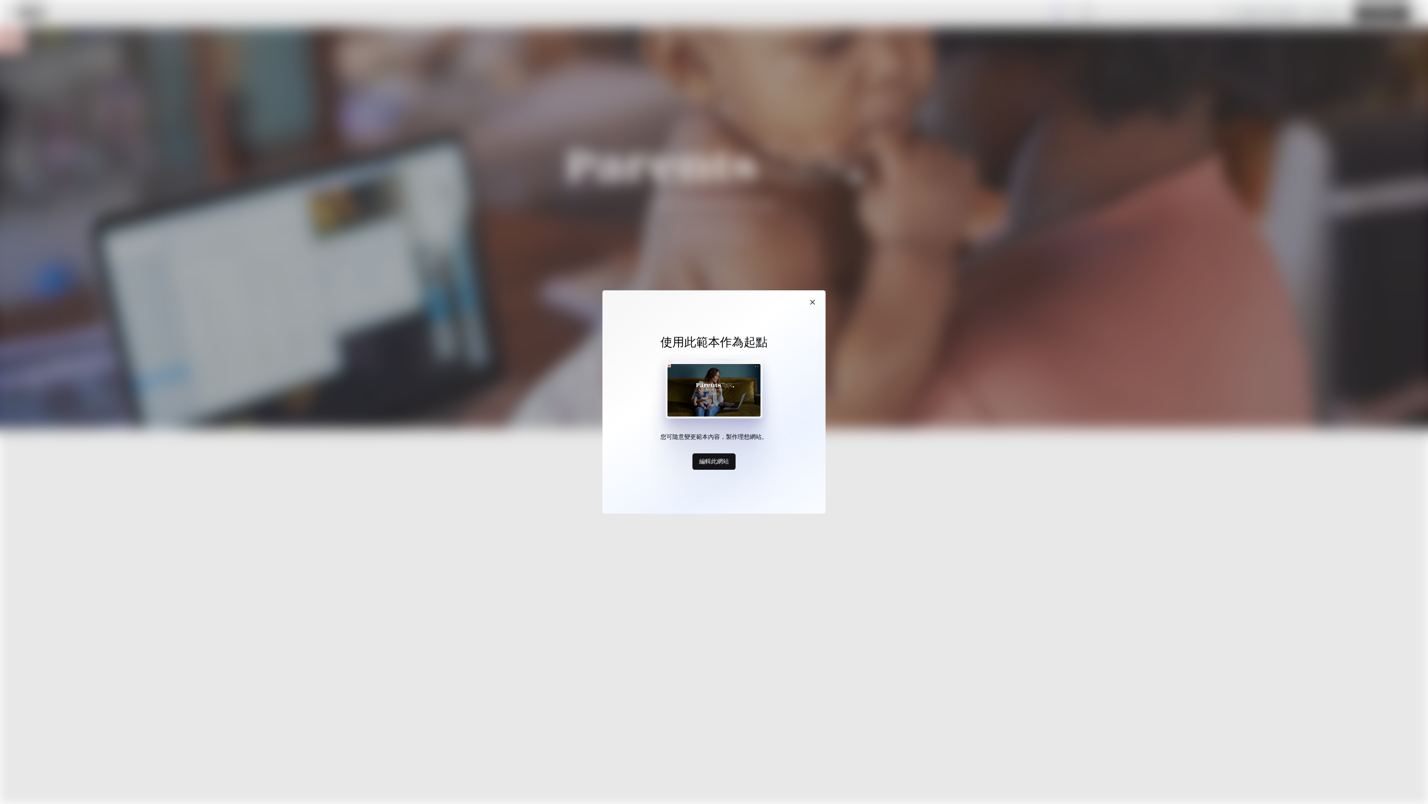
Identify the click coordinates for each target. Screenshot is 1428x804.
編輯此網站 (714, 461)
